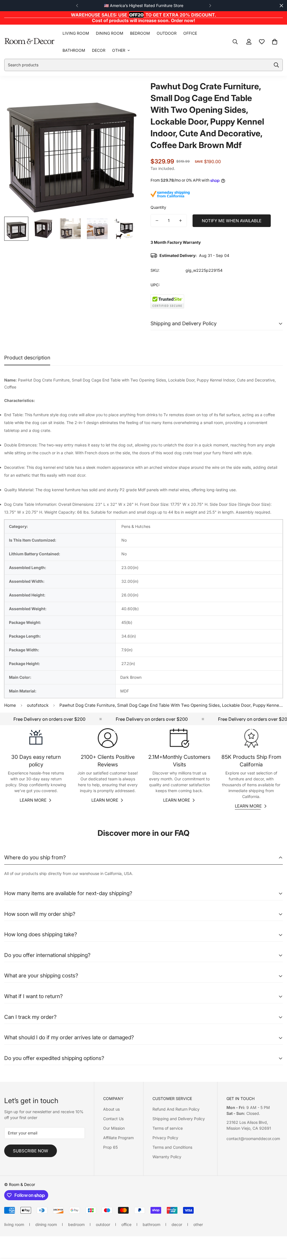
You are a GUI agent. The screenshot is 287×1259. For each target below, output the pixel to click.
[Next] (210, 5)
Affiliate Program (118, 1137)
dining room (109, 33)
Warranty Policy (166, 1156)
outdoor (167, 33)
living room (76, 33)
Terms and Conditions (172, 1147)
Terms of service (167, 1128)
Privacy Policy (165, 1137)
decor (98, 50)
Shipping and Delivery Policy (178, 1118)
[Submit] (276, 65)
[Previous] (77, 5)
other (118, 50)
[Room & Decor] (29, 41)
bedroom (140, 33)
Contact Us (113, 1118)
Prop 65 (110, 1147)
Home (10, 705)
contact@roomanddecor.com (253, 1138)
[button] (274, 41)
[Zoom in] (124, 92)
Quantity (158, 207)
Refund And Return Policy (176, 1109)
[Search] (235, 42)
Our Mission (114, 1128)
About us (111, 1109)
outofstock (37, 705)
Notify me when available (231, 220)
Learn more (33, 800)
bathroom (74, 50)
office (190, 33)
